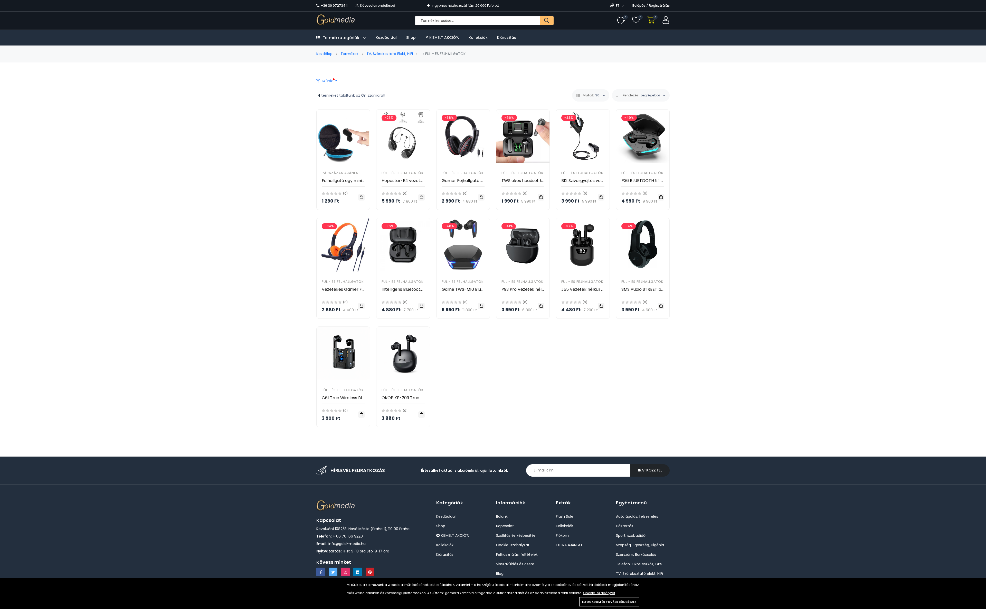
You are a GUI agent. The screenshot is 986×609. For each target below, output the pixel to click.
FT (617, 5)
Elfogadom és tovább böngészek (609, 602)
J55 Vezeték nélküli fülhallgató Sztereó (600, 289)
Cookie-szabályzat (599, 592)
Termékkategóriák (341, 37)
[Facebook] (320, 572)
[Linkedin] (357, 572)
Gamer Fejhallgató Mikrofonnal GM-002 (482, 181)
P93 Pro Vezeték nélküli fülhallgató (536, 289)
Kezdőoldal (386, 37)
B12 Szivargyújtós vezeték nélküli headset (602, 181)
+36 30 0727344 (334, 5)
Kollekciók (478, 37)
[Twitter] (333, 572)
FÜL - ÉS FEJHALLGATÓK (403, 172)
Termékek (349, 53)
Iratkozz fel (650, 470)
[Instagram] (345, 572)
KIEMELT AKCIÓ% (443, 37)
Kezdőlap (324, 53)
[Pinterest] (370, 572)
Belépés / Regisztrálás (651, 5)
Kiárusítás (506, 37)
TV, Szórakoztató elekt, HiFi (389, 53)
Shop (411, 37)
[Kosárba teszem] (361, 197)
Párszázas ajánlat (341, 172)
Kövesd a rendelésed (377, 5)
